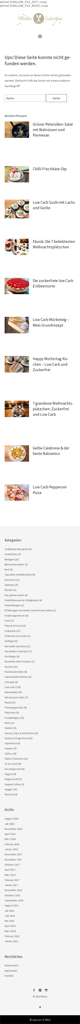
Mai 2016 (9, 920)
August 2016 (11, 905)
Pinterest (40, 991)
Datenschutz (12, 965)
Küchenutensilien (14, 671)
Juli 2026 (9, 823)
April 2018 (10, 834)
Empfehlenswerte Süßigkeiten (22, 600)
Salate (8, 728)
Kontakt (9, 975)
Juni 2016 (10, 915)
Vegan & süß (11, 779)
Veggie (8, 789)
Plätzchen (10, 712)
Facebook (34, 991)
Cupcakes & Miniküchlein (18, 574)
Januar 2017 (11, 885)
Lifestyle (9, 682)
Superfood (11, 743)
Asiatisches (11, 554)
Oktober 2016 (12, 895)
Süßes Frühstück (14, 758)
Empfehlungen (13, 605)
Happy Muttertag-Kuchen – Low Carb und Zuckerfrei (50, 364)
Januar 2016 (11, 941)
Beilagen (9, 559)
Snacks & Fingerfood (16, 738)
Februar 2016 (12, 936)
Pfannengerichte (14, 707)
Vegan (8, 774)
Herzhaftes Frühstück (16, 651)
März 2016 (10, 931)
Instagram (46, 991)
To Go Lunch (11, 763)
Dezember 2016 (13, 890)
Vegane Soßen (13, 784)
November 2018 (13, 829)
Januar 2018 (11, 849)
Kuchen (9, 666)
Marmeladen (11, 692)
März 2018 (10, 839)
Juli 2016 (9, 910)
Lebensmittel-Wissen (16, 676)
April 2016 (10, 926)
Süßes (8, 753)
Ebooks (9, 590)
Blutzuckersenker (14, 564)
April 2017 (10, 869)
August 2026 (11, 818)
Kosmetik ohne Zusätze (18, 661)
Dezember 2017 (13, 854)
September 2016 (14, 900)
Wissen (9, 794)
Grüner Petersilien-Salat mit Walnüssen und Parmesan (53, 130)
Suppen (9, 748)
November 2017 (13, 859)
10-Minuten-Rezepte (16, 549)
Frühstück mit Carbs (16, 636)
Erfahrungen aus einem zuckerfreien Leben (28, 610)
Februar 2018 (12, 844)
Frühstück (10, 631)
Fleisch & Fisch (13, 625)
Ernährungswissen (15, 615)
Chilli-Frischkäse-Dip (50, 168)
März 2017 (10, 875)
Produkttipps (12, 717)
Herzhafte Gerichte (15, 646)
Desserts (10, 579)
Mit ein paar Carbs (15, 697)
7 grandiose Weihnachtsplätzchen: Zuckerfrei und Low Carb (53, 409)
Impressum (11, 970)
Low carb (10, 687)
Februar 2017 (12, 880)
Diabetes (10, 585)
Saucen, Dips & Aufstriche (19, 733)
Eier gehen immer (14, 595)
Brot (7, 569)
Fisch (7, 620)
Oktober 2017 (12, 864)
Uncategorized (13, 769)
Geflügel (9, 641)
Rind (7, 723)
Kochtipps (10, 656)
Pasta (8, 702)
